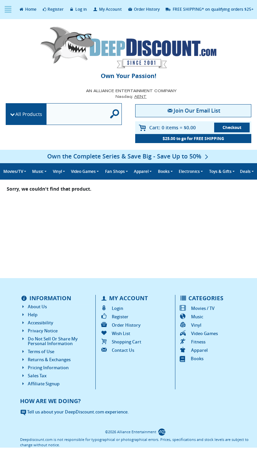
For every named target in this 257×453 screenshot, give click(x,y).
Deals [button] (245, 171)
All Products (28, 114)
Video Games (204, 333)
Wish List (121, 333)
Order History (146, 9)
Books (197, 358)
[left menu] (8, 9)
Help (32, 314)
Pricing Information (48, 367)
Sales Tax (37, 375)
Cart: (172, 127)
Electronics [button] (189, 171)
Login (117, 308)
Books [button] (164, 171)
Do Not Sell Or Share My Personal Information (53, 341)
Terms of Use (41, 351)
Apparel (199, 350)
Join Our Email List (197, 110)
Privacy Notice (43, 330)
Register (56, 9)
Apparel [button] (141, 171)
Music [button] (38, 171)
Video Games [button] (83, 171)
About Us (37, 306)
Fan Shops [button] (115, 171)
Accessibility (40, 322)
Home (30, 9)
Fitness (198, 342)
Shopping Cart (126, 342)
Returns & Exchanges (49, 359)
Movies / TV (203, 308)
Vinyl (196, 325)
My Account (110, 9)
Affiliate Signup (44, 383)
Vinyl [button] (57, 171)
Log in (80, 9)
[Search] (115, 114)
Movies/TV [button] (13, 171)
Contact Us (123, 350)
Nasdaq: (131, 96)
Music (197, 317)
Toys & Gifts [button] (220, 171)
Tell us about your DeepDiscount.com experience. (77, 412)
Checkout (232, 127)
